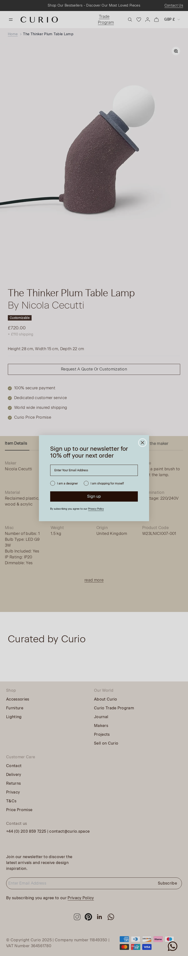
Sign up (94, 496)
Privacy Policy (96, 508)
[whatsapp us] (172, 946)
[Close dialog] (142, 442)
